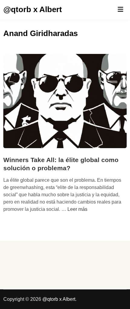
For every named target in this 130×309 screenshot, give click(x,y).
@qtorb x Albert (32, 9)
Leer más (77, 209)
